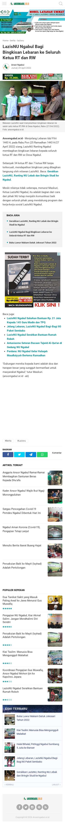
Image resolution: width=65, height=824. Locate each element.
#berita (8, 441)
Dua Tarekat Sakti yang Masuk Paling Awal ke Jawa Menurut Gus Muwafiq (22, 600)
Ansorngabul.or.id (41, 817)
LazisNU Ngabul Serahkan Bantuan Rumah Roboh (23, 690)
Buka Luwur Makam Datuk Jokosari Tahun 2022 (32, 242)
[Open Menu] (4, 4)
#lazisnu (21, 441)
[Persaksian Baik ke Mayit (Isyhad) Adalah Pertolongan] (55, 639)
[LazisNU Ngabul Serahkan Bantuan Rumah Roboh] (55, 694)
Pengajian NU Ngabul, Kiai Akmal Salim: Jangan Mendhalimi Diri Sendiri (22, 619)
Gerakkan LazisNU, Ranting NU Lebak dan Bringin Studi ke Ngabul (31, 175)
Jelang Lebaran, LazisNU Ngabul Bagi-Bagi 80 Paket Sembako (37, 760)
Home (5, 40)
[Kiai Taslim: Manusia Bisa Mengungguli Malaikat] (55, 658)
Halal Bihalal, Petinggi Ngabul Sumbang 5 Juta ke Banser (38, 746)
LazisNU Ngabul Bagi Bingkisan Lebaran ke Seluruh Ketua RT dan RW (31, 52)
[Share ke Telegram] (30, 454)
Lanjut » (56, 785)
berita (12, 40)
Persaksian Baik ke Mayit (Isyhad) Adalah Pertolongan (22, 635)
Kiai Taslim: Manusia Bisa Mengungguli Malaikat (17, 653)
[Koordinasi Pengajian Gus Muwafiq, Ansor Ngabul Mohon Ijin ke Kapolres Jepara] (55, 676)
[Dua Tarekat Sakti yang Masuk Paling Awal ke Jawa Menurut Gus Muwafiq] (55, 603)
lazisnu (20, 40)
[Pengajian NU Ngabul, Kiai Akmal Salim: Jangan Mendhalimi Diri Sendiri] (55, 621)
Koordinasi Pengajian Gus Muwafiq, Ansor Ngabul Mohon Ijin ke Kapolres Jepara (23, 673)
